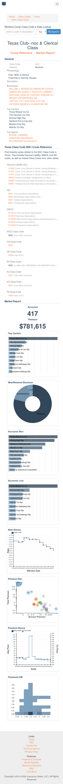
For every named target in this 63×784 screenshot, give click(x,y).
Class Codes (24, 16)
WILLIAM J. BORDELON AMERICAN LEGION (31, 88)
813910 (12, 215)
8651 (10, 199)
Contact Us (31, 745)
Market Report (45, 53)
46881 (11, 183)
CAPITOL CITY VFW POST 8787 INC (27, 101)
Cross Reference (21, 53)
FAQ (31, 742)
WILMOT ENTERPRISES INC (23, 97)
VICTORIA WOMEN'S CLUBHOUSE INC (28, 104)
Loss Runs (31, 771)
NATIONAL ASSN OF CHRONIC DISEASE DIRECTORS (36, 94)
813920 (12, 225)
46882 (11, 180)
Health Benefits (31, 762)
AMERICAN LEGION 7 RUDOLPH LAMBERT (31, 91)
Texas (37, 16)
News (31, 739)
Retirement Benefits (31, 765)
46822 (11, 177)
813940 (12, 221)
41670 (11, 174)
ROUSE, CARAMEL (18, 134)
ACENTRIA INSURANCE (21, 138)
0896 (10, 255)
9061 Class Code (20, 19)
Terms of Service (31, 748)
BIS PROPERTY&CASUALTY (23, 141)
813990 (12, 218)
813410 (12, 212)
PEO (31, 768)
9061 (37, 64)
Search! (55, 31)
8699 (10, 196)
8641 (10, 193)
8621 (10, 202)
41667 (11, 171)
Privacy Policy (31, 751)
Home (12, 16)
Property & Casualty (31, 759)
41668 (11, 168)
